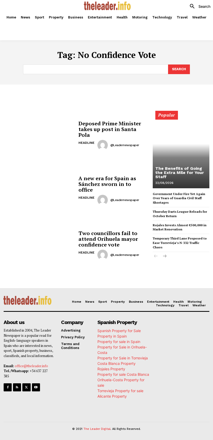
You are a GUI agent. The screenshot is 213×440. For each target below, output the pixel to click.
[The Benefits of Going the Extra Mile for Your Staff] (181, 151)
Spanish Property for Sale (119, 330)
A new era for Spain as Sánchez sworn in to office (107, 184)
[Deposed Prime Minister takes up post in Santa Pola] (39, 135)
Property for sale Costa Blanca (123, 374)
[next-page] (164, 256)
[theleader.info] (107, 6)
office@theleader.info (31, 366)
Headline (86, 143)
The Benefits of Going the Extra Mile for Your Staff (179, 172)
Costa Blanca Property (116, 363)
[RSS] (17, 387)
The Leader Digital (96, 429)
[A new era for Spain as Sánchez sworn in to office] (39, 190)
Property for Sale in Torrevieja (122, 358)
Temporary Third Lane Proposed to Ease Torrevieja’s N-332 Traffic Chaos (180, 242)
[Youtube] (36, 387)
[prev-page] (156, 256)
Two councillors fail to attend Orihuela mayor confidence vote (108, 239)
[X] (26, 387)
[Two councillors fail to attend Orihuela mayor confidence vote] (39, 245)
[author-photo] (103, 145)
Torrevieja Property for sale (120, 391)
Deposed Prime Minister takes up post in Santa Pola (109, 129)
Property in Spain (112, 336)
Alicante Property (112, 396)
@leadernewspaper (124, 145)
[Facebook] (8, 387)
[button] (198, 6)
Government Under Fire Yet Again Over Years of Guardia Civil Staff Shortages (179, 198)
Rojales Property (111, 369)
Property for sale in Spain (118, 341)
